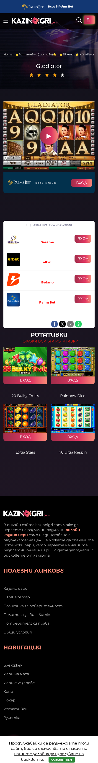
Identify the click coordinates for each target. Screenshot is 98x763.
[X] (62, 324)
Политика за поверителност (33, 606)
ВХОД (81, 183)
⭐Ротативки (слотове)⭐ (35, 54)
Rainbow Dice (72, 396)
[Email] (70, 324)
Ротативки (15, 709)
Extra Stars (25, 452)
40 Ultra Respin (73, 452)
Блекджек (12, 665)
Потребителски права (26, 623)
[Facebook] (54, 324)
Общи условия (17, 632)
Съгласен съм (61, 759)
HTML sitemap (16, 597)
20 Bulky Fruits (25, 396)
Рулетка (11, 718)
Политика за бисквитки (27, 614)
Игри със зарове (19, 683)
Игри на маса (16, 674)
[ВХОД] (25, 361)
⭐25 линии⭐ (69, 54)
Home (8, 54)
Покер (9, 700)
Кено (8, 691)
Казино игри (15, 588)
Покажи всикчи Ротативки (49, 341)
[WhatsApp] (78, 324)
